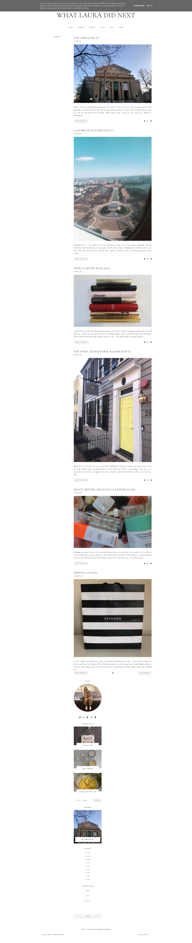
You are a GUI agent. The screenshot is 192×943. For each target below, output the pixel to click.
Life (102, 27)
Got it (150, 6)
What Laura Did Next (96, 15)
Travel (80, 27)
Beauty (92, 27)
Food (121, 27)
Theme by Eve (144, 934)
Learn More (139, 6)
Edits (112, 27)
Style (70, 27)
